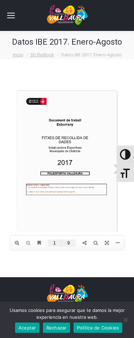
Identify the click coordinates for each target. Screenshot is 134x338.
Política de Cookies (98, 327)
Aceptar (27, 327)
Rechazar (56, 327)
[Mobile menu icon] (11, 15)
